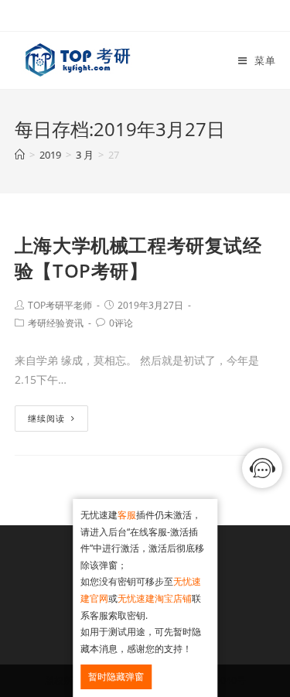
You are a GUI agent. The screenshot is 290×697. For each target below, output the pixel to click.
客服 (127, 514)
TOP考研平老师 (60, 305)
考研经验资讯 (56, 323)
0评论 (121, 323)
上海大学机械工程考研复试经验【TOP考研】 (138, 258)
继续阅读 (46, 418)
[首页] (20, 155)
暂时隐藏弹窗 (116, 676)
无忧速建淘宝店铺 (155, 598)
